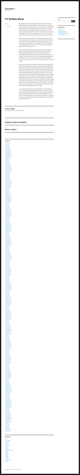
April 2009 (8, 397)
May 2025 (7, 161)
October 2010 (8, 375)
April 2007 (8, 427)
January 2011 (8, 372)
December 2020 (9, 226)
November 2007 (9, 418)
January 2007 (8, 430)
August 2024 (8, 172)
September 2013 (9, 333)
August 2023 (8, 187)
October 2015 (8, 302)
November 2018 (9, 257)
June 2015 (7, 307)
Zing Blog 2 (10, 9)
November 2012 (9, 345)
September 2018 (9, 259)
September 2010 (9, 377)
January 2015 (8, 313)
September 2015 (9, 303)
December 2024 (9, 167)
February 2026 (8, 150)
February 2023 (8, 194)
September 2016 (9, 289)
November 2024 (9, 169)
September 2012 (9, 347)
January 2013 (8, 342)
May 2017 (7, 279)
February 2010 (8, 385)
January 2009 (8, 401)
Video (7, 461)
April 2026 (8, 148)
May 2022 (7, 205)
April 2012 (8, 353)
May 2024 (7, 176)
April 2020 (8, 236)
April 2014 (8, 324)
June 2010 (7, 380)
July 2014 (7, 320)
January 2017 (8, 284)
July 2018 (7, 262)
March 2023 (8, 193)
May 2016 (7, 293)
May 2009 (7, 396)
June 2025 (8, 160)
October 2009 (8, 390)
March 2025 (8, 164)
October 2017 (8, 273)
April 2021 (8, 221)
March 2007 (8, 428)
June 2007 (8, 424)
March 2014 (8, 325)
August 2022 (8, 202)
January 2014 (8, 328)
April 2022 (8, 207)
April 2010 (8, 383)
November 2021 (9, 213)
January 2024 (8, 181)
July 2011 (7, 364)
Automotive (8, 441)
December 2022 (9, 197)
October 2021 (8, 214)
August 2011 (8, 363)
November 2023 (9, 183)
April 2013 (7, 339)
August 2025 (8, 158)
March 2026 (8, 149)
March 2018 (8, 267)
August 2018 (8, 260)
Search (59, 19)
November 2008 (9, 404)
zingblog (6, 23)
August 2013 (8, 334)
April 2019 (8, 251)
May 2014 (7, 323)
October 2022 (8, 199)
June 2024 (8, 175)
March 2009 (8, 399)
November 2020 (9, 227)
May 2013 (7, 337)
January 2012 (8, 357)
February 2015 (8, 312)
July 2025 (7, 159)
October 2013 (8, 331)
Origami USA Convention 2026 (64, 33)
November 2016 (9, 286)
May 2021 (7, 220)
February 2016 (8, 297)
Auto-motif (8, 440)
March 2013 (8, 340)
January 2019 (8, 254)
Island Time (61, 30)
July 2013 (7, 335)
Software (10, 26)
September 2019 (9, 245)
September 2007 (9, 421)
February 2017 (8, 282)
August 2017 (8, 275)
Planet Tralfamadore (62, 31)
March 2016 (8, 296)
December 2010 (9, 373)
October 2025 (8, 155)
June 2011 (7, 366)
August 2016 (8, 290)
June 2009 (8, 395)
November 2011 (8, 359)
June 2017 (7, 278)
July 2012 (7, 350)
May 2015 (7, 308)
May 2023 (7, 191)
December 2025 (9, 153)
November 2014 (9, 315)
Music (7, 452)
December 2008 (9, 402)
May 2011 (7, 367)
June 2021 (7, 219)
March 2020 (8, 237)
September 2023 (9, 186)
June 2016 (7, 292)
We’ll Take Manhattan (63, 32)
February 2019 (8, 253)
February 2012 (8, 356)
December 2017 (9, 270)
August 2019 (8, 246)
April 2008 (8, 412)
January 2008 (8, 416)
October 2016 (8, 287)
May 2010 (7, 382)
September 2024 (9, 171)
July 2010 (7, 379)
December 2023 (9, 182)
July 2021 (7, 218)
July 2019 (7, 247)
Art (6, 439)
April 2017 (8, 280)
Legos (7, 451)
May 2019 (7, 249)
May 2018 (7, 264)
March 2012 (8, 355)
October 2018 (8, 258)
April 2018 (8, 265)
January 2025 (8, 166)
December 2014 (9, 314)
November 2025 (9, 154)
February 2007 (8, 429)
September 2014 (9, 318)
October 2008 (8, 405)
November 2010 (9, 374)
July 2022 (7, 203)
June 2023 (7, 189)
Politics (7, 456)
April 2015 (8, 309)
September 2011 (9, 362)
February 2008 (8, 415)
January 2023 (8, 196)
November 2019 (9, 242)
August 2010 (8, 378)
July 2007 (7, 423)
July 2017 (7, 276)
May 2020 (7, 235)
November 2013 (9, 330)
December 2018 (9, 256)
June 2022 (8, 204)
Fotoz (7, 446)
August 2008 (8, 407)
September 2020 (9, 230)
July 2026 (7, 144)
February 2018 (8, 268)
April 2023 (8, 192)
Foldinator (8, 445)
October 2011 (8, 361)
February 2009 (8, 400)
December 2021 (9, 211)
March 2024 (8, 178)
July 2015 (7, 306)
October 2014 (8, 317)
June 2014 (7, 322)
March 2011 (8, 369)
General (6, 26)
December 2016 (9, 285)
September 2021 (9, 215)
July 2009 (7, 394)
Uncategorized (8, 460)
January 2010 (8, 386)
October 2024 (8, 170)
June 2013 (7, 336)
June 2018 (7, 263)
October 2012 (8, 346)
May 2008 (7, 411)
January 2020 (8, 240)
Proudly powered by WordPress (16, 469)
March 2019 (8, 252)
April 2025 (8, 163)
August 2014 (8, 319)
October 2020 (8, 229)
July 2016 (7, 291)
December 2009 (9, 388)
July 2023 (7, 188)
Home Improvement (9, 450)
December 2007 (9, 417)
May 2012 (7, 352)
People (7, 455)
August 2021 (8, 216)
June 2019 (7, 248)
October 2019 (8, 243)
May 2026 (7, 147)
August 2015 (8, 304)
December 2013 (8, 329)
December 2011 (8, 358)
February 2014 (8, 326)
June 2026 (8, 145)
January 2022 (8, 210)
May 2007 (7, 426)
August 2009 (8, 393)
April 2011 (7, 368)
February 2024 (8, 180)
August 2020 (8, 231)
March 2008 (8, 413)
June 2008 (8, 410)
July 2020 (7, 232)
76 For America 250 (62, 34)
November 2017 (9, 271)
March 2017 (8, 281)
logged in (13, 110)
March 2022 (8, 208)
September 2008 (9, 406)
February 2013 (8, 341)
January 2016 (8, 298)
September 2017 (9, 274)
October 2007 (8, 419)
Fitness (7, 444)
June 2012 (7, 351)
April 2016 (8, 295)
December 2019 (9, 241)
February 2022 (8, 209)
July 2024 (7, 174)
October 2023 (8, 185)
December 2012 (9, 344)
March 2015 (8, 311)
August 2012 (8, 348)
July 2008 (7, 408)
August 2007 (8, 422)
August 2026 (8, 143)
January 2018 (8, 269)
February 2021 (8, 224)
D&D (7, 442)
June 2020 (8, 234)
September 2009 (9, 391)
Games (7, 447)
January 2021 (8, 225)
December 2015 (9, 300)
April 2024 (8, 177)
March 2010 (8, 384)
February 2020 (8, 238)
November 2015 (9, 301)
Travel (7, 458)
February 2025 (8, 165)
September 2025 (9, 156)
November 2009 (9, 389)
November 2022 (9, 198)
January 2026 (8, 152)
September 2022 (9, 200)
